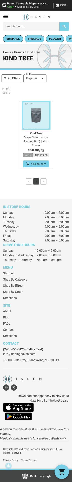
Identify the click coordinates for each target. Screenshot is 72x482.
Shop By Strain (13, 292)
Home (7, 52)
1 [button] (36, 181)
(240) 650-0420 (14, 349)
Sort (29, 74)
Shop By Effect (13, 285)
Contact (8, 330)
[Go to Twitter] (14, 387)
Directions (10, 298)
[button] (36, 5)
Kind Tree (36, 133)
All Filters (14, 78)
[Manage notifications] (8, 466)
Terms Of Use (28, 460)
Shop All (8, 273)
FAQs (6, 323)
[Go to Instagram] (6, 387)
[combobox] (31, 26)
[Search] (64, 26)
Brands (19, 52)
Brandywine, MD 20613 (43, 360)
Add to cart (38, 163)
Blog (6, 317)
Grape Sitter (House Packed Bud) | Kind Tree (36, 141)
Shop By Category (15, 279)
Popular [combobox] (31, 78)
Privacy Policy (10, 460)
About (7, 311)
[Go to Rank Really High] (36, 476)
